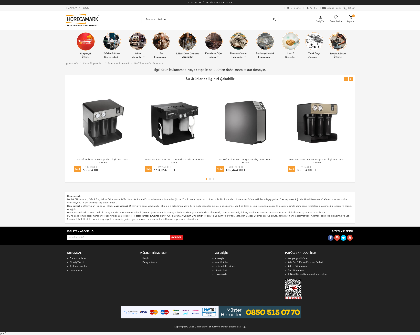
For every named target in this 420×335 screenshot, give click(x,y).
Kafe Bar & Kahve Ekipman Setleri (111, 55)
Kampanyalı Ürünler (85, 55)
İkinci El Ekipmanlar (289, 55)
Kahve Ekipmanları (136, 55)
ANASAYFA (74, 8)
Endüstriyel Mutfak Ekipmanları (265, 55)
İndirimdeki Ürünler (225, 266)
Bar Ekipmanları (160, 55)
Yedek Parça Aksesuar (314, 55)
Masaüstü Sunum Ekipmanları (238, 55)
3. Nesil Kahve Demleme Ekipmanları (187, 55)
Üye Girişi (293, 8)
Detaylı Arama (149, 262)
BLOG (86, 8)
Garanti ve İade (78, 258)
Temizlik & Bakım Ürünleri (338, 55)
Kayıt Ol (311, 8)
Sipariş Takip (221, 270)
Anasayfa (73, 63)
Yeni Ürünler (221, 262)
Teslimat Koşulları (79, 266)
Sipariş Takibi (331, 8)
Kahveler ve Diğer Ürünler (213, 55)
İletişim (349, 8)
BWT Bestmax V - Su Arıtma (148, 63)
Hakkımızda (76, 270)
